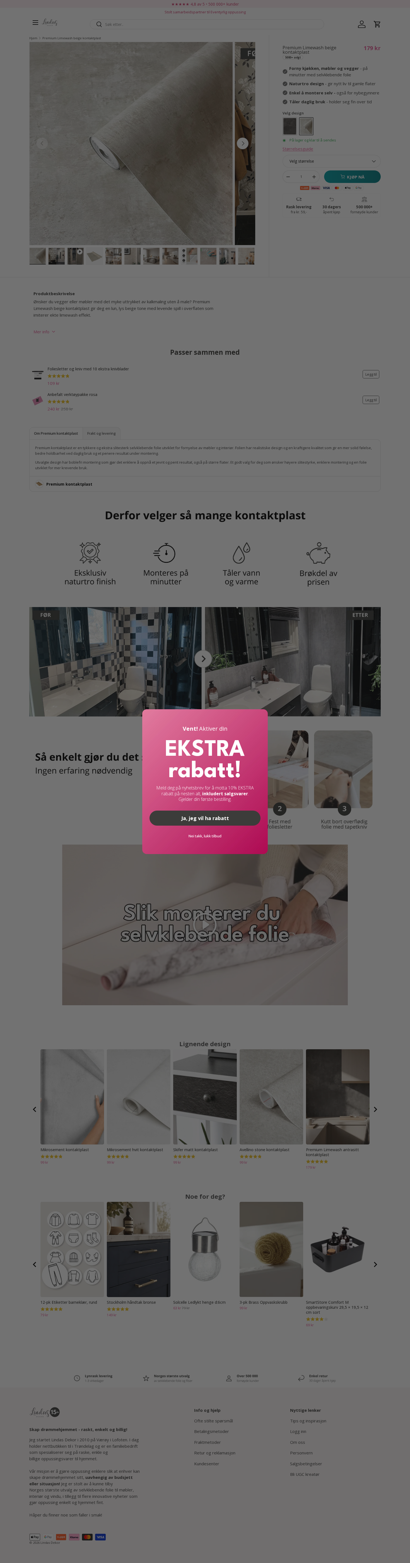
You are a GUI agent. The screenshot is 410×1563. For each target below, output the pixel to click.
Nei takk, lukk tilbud (205, 835)
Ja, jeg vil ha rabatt (205, 818)
